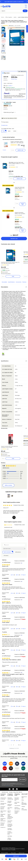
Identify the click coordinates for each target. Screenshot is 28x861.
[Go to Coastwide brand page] (11, 764)
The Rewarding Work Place (24, 803)
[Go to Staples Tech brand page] (11, 768)
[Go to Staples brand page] (5, 768)
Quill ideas (10, 836)
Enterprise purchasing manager (10, 825)
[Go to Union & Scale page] (17, 768)
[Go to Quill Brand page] (5, 764)
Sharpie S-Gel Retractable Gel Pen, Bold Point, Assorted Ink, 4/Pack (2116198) (9, 447)
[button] (27, 1)
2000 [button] (4, 131)
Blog (23, 800)
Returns (2, 801)
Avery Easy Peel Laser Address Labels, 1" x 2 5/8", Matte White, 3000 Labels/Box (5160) (20, 188)
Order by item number (17, 808)
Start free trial (22, 93)
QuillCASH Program (10, 805)
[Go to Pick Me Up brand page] (17, 764)
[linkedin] (13, 789)
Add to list (5, 125)
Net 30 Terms (9, 811)
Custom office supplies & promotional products (10, 816)
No (18, 574)
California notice (21, 852)
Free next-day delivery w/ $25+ (10, 118)
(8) (20, 475)
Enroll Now (14, 79)
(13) (21, 478)
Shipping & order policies (3, 815)
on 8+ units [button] (8, 270)
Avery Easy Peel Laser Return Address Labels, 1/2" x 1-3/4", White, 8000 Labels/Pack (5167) (10, 263)
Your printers (17, 805)
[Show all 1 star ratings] (13, 478)
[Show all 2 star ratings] (13, 476)
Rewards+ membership (10, 798)
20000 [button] (14, 131)
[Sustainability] (4, 354)
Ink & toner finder (17, 803)
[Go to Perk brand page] (23, 764)
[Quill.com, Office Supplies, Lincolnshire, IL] (5, 844)
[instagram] (10, 789)
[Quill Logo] (6, 6)
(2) (20, 476)
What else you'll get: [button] (9, 112)
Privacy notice (13, 852)
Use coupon (22, 779)
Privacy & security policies (3, 824)
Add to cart (16, 856)
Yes (13, 574)
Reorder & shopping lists (17, 799)
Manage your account (3, 804)
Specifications (11, 282)
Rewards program (9, 802)
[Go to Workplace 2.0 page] (23, 768)
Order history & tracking (3, 798)
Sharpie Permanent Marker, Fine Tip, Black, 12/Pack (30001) (20, 213)
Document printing (10, 821)
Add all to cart (14, 238)
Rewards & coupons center (17, 812)
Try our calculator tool (18, 96)
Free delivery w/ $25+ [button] (6, 455)
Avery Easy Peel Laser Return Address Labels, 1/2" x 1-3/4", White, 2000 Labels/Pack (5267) (16, 163)
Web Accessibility (24, 809)
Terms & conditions (4, 852)
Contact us (3, 827)
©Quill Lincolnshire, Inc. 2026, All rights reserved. (10, 848)
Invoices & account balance (3, 807)
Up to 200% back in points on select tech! (14, 1)
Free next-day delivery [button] (6, 273)
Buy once (6, 73)
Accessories (18, 282)
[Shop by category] (1, 6)
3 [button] (13, 744)
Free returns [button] (5, 122)
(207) (21, 471)
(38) (21, 473)
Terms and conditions (12, 783)
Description (4, 282)
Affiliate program (9, 839)
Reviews (24, 282)
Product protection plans (10, 832)
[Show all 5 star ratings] (13, 471)
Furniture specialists (10, 829)
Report (24, 574)
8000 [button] (9, 131)
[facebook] (17, 789)
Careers (23, 806)
